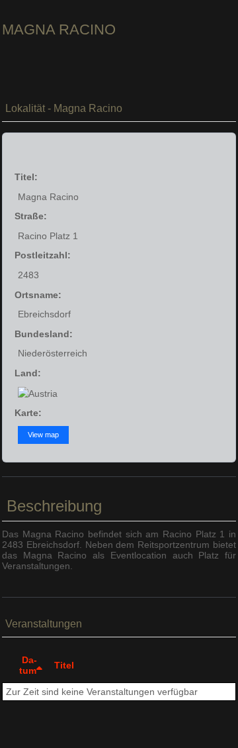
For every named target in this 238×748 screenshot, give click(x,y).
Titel (64, 665)
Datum (28, 665)
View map (43, 435)
